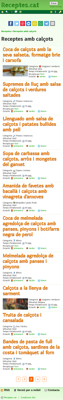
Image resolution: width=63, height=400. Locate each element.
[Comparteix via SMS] (52, 23)
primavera (18, 111)
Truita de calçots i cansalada (22, 317)
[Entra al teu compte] (51, 12)
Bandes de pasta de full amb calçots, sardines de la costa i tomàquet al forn (31, 347)
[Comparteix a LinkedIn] (28, 23)
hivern (54, 76)
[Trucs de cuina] (11, 12)
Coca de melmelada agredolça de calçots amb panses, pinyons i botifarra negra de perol (31, 226)
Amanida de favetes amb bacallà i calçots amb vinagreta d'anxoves (28, 191)
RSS (6, 390)
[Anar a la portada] (2, 12)
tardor (42, 76)
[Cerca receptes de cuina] (7, 12)
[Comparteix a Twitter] (16, 23)
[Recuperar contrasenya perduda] (60, 12)
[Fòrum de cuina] (16, 12)
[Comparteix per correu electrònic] (34, 23)
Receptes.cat (20, 5)
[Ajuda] (20, 12)
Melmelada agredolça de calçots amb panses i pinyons (28, 261)
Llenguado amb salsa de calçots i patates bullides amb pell (29, 124)
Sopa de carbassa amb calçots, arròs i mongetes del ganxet (29, 158)
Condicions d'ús (28, 397)
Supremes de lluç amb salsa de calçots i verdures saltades (32, 89)
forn (42, 74)
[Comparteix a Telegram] (46, 23)
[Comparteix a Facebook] (10, 23)
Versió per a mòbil (28, 390)
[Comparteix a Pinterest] (22, 23)
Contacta (53, 390)
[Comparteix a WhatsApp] (40, 23)
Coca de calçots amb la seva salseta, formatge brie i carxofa (31, 54)
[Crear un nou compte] (55, 12)
